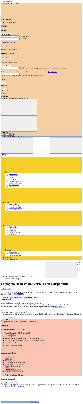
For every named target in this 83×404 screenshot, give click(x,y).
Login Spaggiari (52, 72)
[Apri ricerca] (66, 145)
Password (23, 38)
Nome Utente (24, 36)
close (3, 154)
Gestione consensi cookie (13, 370)
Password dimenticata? (8, 42)
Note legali (8, 359)
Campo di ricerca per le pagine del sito (13, 277)
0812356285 (12, 335)
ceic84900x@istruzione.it (25, 338)
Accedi (4, 26)
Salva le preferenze (16, 318)
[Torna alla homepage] (41, 136)
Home (79, 262)
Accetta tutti (31, 297)
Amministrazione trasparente (14, 371)
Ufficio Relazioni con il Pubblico (15, 362)
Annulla (4, 134)
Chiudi (3, 83)
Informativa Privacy (11, 360)
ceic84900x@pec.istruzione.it (26, 340)
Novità (79, 264)
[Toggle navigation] (17, 145)
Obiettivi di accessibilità (12, 366)
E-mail (22, 68)
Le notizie (79, 269)
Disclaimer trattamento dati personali (12, 386)
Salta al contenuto (6, 2)
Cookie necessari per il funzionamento (13, 312)
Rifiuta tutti (17, 297)
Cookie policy (9, 357)
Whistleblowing (10, 368)
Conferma (11, 134)
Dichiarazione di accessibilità (14, 364)
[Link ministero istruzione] (10, 3)
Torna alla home (6, 289)
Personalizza (5, 297)
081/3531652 (12, 337)
